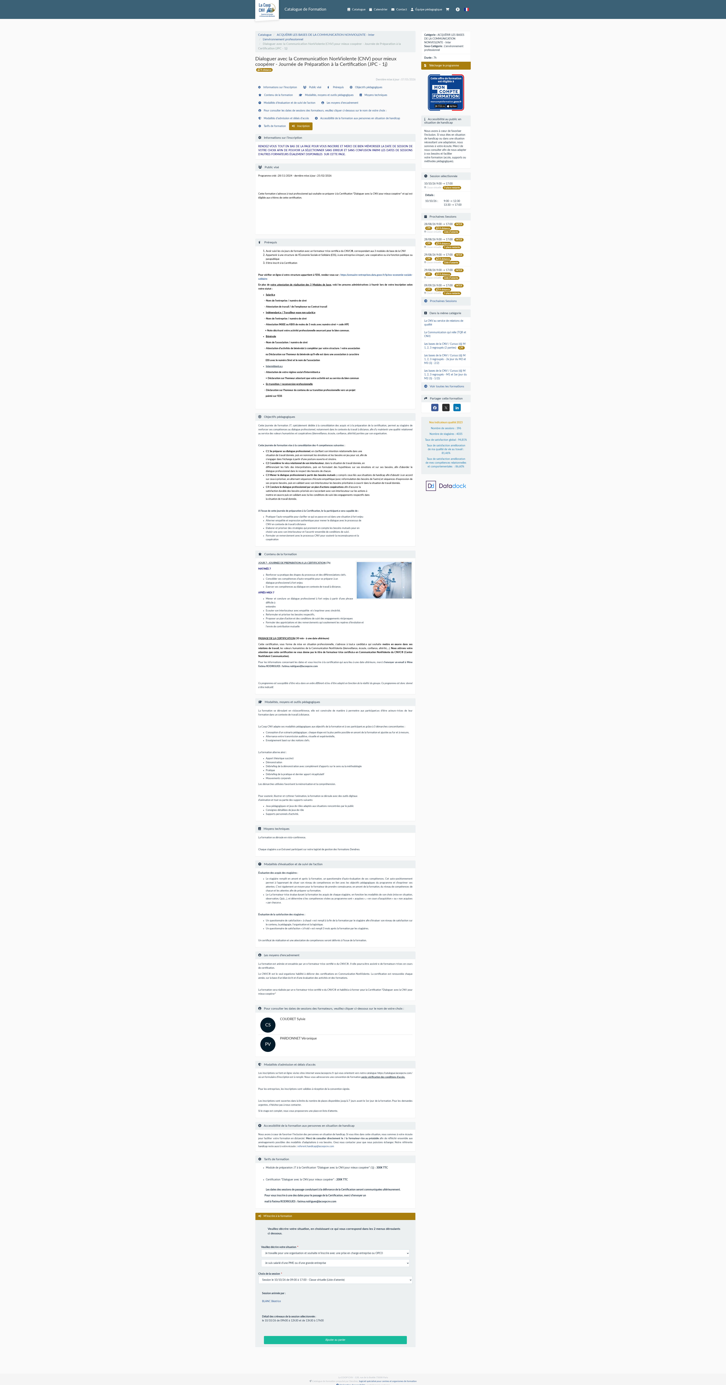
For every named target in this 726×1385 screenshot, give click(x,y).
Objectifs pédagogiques (368, 87)
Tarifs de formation (274, 126)
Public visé (314, 87)
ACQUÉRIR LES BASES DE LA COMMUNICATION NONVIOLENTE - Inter (326, 34)
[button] (466, 9)
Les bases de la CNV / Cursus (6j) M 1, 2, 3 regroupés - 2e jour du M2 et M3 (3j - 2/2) (445, 359)
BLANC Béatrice (271, 1301)
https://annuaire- (349, 275)
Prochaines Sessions (443, 301)
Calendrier (381, 9)
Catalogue (358, 9)
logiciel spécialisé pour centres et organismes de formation (388, 1381)
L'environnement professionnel (283, 39)
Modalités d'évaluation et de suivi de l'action (289, 103)
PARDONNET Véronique (298, 1038)
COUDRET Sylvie (293, 1019)
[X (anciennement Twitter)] (446, 407)
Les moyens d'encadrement (342, 103)
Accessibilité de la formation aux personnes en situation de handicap (360, 118)
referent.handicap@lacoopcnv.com (315, 1146)
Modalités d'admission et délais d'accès (286, 118)
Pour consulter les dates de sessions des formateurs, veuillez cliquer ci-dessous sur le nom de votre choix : (325, 110)
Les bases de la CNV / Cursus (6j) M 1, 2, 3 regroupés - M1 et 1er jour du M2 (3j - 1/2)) (445, 375)
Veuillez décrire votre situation (278, 1247)
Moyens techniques (375, 95)
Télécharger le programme (443, 65)
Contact (401, 9)
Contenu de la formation (278, 95)
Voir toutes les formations (446, 386)
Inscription (303, 126)
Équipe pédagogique (428, 9)
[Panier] (448, 9)
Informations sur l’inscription (280, 87)
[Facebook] (435, 407)
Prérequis (338, 87)
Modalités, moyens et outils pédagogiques (329, 95)
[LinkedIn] (457, 407)
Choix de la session (269, 1274)
